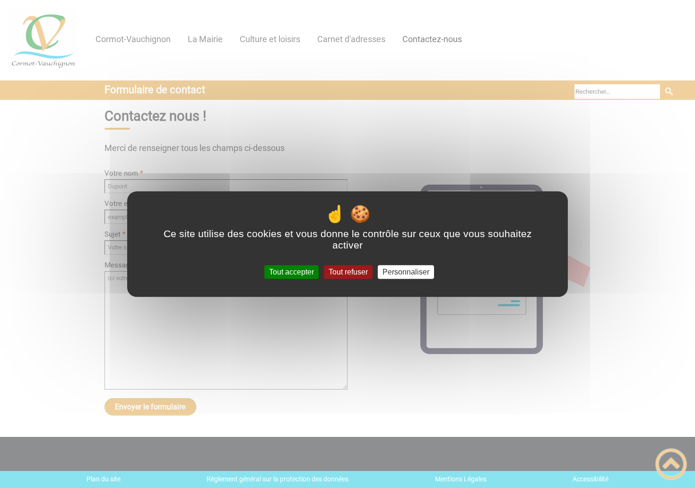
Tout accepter (291, 272)
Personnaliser (405, 272)
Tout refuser (348, 272)
